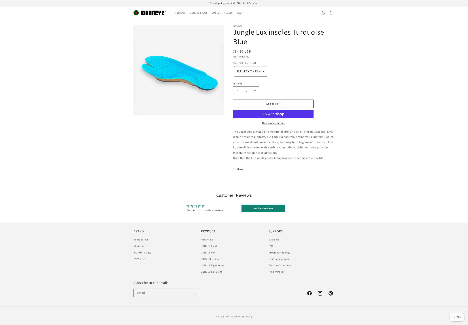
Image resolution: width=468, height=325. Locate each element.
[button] (250, 71)
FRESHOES (207, 239)
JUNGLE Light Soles (212, 265)
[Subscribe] (195, 293)
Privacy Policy (276, 271)
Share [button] (240, 169)
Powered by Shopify (242, 316)
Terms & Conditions (280, 265)
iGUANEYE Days (142, 252)
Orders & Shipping (279, 252)
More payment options (273, 123)
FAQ (271, 246)
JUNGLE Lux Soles (211, 271)
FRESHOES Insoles (211, 259)
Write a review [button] (263, 208)
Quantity (237, 83)
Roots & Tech (141, 239)
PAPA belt (139, 259)
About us (138, 246)
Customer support (279, 259)
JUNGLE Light (209, 246)
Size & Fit (274, 239)
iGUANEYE (228, 316)
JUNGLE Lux (208, 252)
